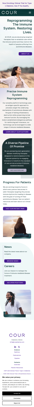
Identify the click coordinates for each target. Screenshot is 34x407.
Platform (17, 352)
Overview (17, 364)
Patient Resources (17, 367)
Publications (17, 355)
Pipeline (17, 358)
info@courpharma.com (17, 342)
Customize (17, 398)
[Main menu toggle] (30, 12)
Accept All (17, 393)
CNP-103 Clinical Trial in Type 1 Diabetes (17, 370)
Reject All (17, 403)
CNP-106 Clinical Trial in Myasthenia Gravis (17, 374)
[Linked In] (15, 347)
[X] (19, 347)
